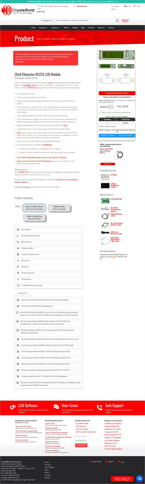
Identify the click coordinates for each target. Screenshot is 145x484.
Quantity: (104, 106)
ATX (18, 133)
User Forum (70, 405)
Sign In (128, 6)
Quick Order (96, 461)
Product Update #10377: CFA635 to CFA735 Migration (42, 376)
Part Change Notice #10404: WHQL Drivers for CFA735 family (45, 345)
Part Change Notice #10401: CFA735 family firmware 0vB (43, 351)
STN (33, 85)
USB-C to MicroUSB (106, 149)
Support (75, 27)
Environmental (25, 273)
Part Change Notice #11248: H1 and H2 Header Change (43, 300)
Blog (83, 27)
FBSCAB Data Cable (116, 215)
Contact (111, 27)
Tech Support (114, 405)
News (47, 470)
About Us (101, 27)
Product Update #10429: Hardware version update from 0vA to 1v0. (48, 339)
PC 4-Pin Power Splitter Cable (117, 224)
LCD (50, 83)
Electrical (23, 260)
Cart (138, 6)
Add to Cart (107, 164)
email (102, 257)
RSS (110, 257)
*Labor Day (40, 12)
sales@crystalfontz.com (10, 477)
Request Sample (126, 135)
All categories (46, 20)
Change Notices (24, 293)
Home (33, 27)
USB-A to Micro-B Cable (116, 233)
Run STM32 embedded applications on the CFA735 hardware (41, 157)
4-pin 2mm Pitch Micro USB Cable (115, 239)
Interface (23, 266)
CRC (65, 125)
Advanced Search (125, 20)
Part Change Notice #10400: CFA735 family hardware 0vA (43, 357)
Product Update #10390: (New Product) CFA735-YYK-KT (43, 370)
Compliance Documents (29, 285)
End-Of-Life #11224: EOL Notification (35, 306)
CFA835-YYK (23, 172)
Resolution (24, 229)
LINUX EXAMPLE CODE (115, 185)
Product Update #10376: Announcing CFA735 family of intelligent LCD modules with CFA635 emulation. (48, 383)
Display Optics (25, 248)
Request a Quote (108, 135)
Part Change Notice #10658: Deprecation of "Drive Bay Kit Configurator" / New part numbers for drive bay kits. (43, 322)
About (47, 472)
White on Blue (59, 208)
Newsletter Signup (81, 436)
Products (42, 28)
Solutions (54, 28)
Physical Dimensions (28, 235)
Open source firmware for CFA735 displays (34, 161)
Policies (47, 477)
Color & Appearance (28, 254)
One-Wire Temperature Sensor (116, 209)
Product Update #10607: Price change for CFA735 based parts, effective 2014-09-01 (45, 331)
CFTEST (114, 175)
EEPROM (47, 145)
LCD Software (27, 405)
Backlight (27, 85)
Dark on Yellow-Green (34, 208)
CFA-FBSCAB (116, 199)
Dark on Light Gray (34, 217)
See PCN (19, 62)
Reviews (91, 27)
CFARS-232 (32, 88)
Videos (66, 27)
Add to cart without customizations (117, 97)
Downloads (24, 279)
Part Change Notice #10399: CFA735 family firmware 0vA (43, 364)
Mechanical (24, 242)
